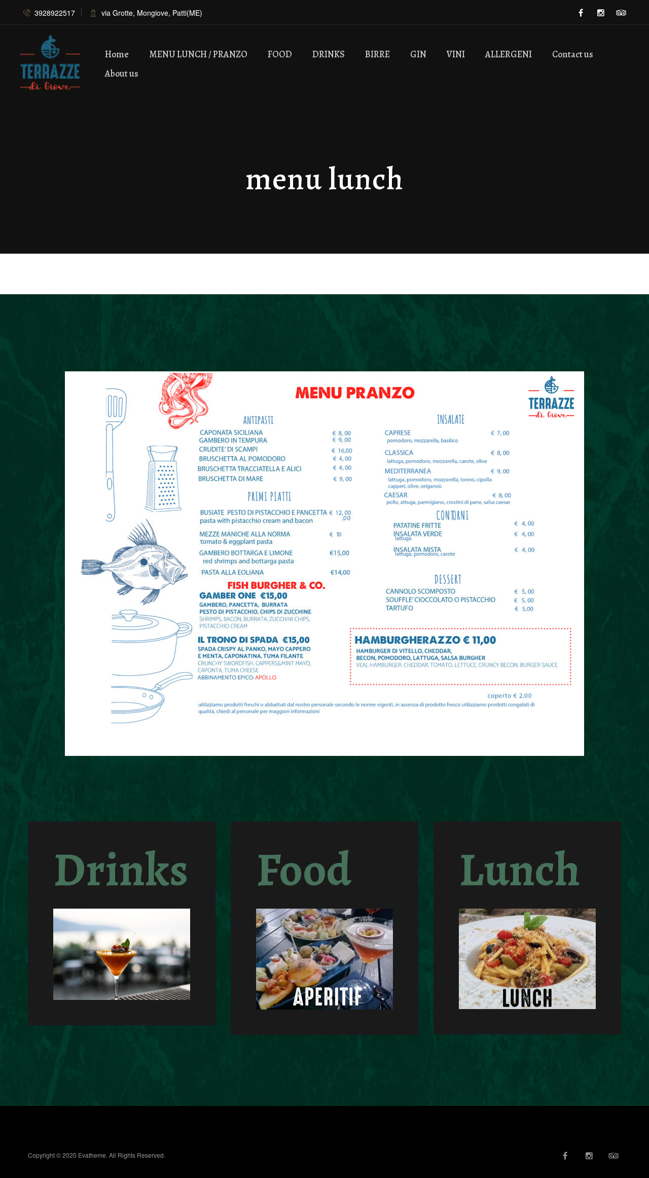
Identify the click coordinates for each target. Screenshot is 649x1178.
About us (121, 73)
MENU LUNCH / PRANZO (198, 54)
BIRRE (377, 54)
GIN (418, 54)
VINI (456, 54)
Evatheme (92, 1155)
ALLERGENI (508, 54)
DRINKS (328, 54)
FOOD (280, 54)
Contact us (572, 54)
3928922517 (54, 13)
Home (117, 54)
